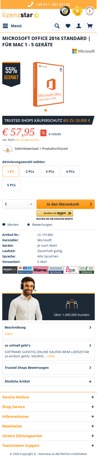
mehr (9, 334)
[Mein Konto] (78, 25)
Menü (16, 25)
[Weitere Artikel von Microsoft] (83, 53)
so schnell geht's (17, 345)
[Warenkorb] (89, 25)
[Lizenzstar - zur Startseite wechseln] (21, 15)
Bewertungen (42, 224)
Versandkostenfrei (27, 140)
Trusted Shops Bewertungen (27, 367)
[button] (55, 215)
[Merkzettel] (67, 25)
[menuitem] (12, 25)
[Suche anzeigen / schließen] (56, 25)
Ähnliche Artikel (17, 381)
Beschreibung (15, 327)
